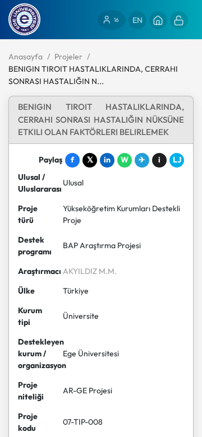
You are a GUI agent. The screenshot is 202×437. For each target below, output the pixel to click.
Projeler (68, 57)
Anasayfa (25, 57)
